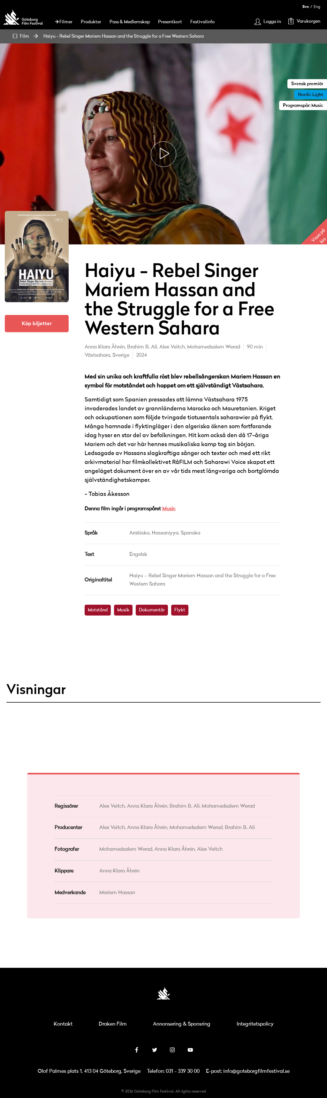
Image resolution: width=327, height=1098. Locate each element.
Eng (317, 6)
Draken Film (113, 1024)
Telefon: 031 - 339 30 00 (173, 1071)
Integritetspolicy (255, 1024)
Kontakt (63, 1024)
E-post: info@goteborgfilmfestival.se (248, 1071)
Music (169, 509)
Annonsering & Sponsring (181, 1024)
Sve (305, 6)
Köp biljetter (37, 323)
